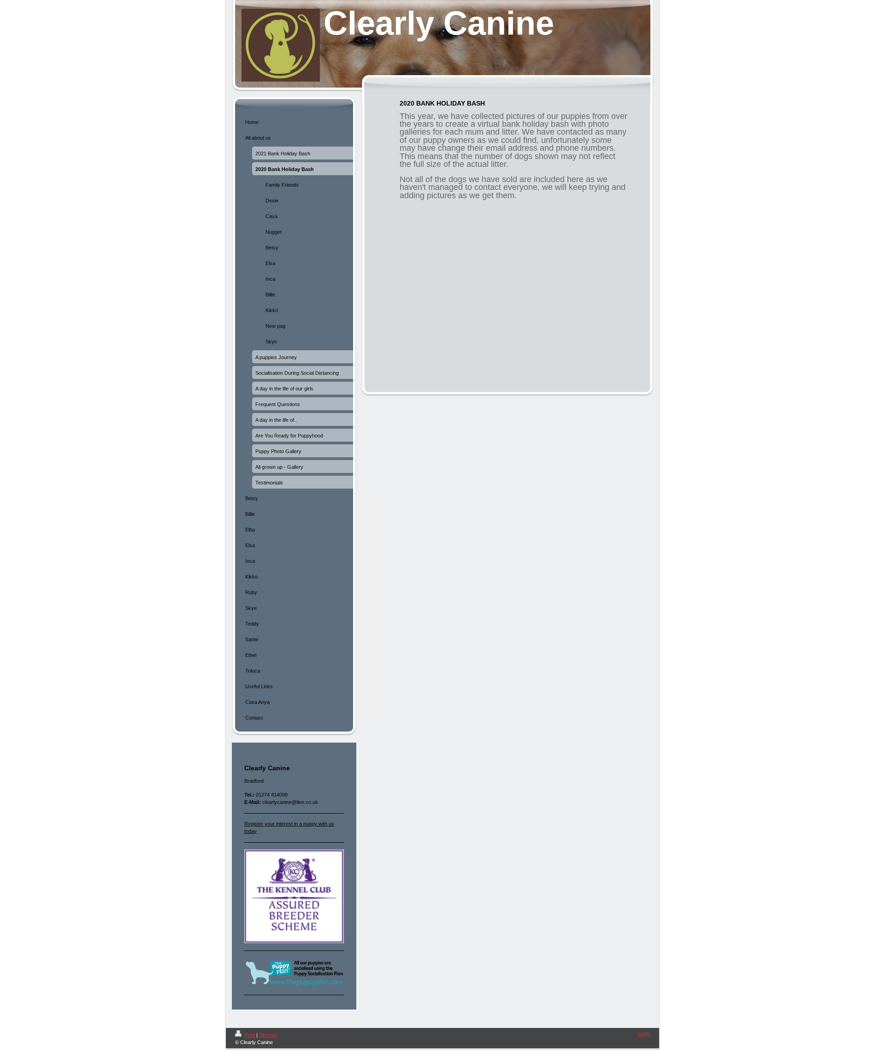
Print (249, 1035)
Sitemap (268, 1035)
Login (644, 1033)
